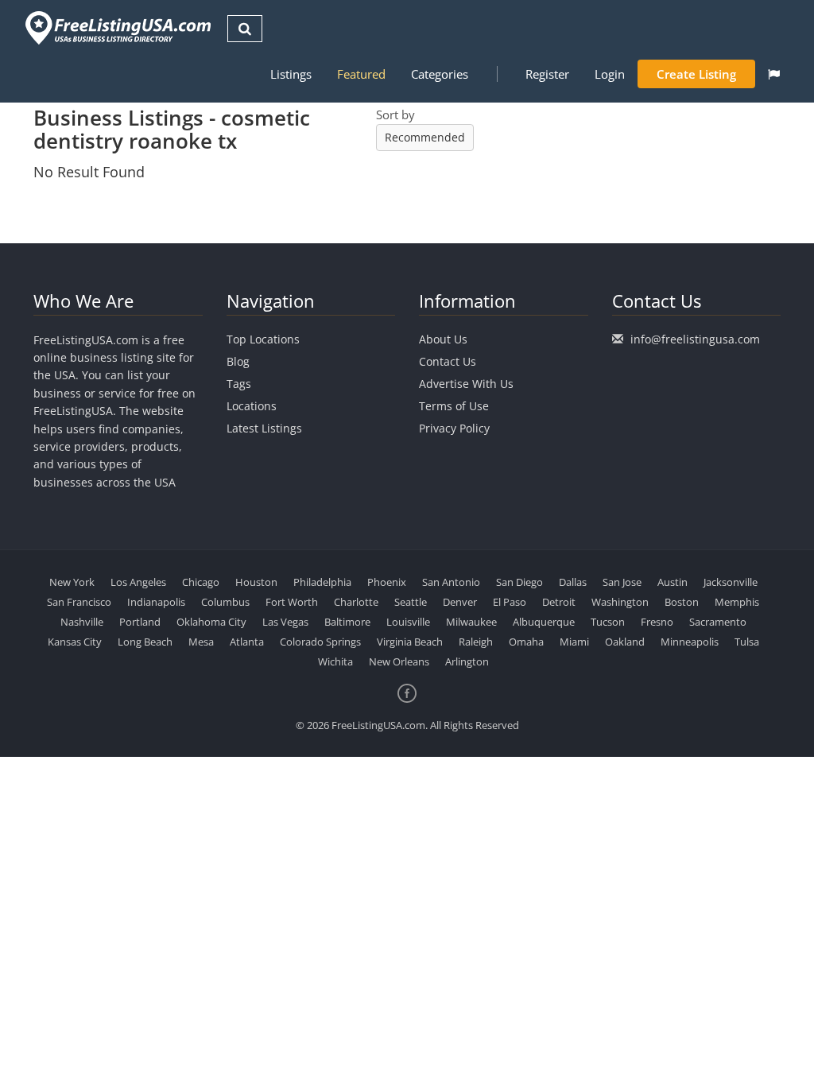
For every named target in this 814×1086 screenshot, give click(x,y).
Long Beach (145, 641)
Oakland (625, 641)
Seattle (410, 602)
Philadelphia (322, 582)
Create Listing (696, 74)
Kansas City (75, 641)
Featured (361, 74)
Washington (620, 602)
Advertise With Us (466, 383)
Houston (256, 582)
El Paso (509, 602)
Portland (140, 622)
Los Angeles (138, 582)
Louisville (408, 622)
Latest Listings (264, 428)
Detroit (559, 602)
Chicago (200, 582)
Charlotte (356, 602)
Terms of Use (454, 405)
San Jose (622, 582)
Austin (672, 582)
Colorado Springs (320, 641)
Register (547, 74)
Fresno (657, 622)
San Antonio (451, 582)
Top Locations (263, 339)
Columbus (225, 602)
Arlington (467, 661)
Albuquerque (544, 622)
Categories (439, 74)
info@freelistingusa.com (695, 339)
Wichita (335, 661)
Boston (682, 602)
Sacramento (717, 622)
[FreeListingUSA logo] (116, 27)
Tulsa (747, 641)
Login (610, 74)
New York (72, 582)
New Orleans (399, 661)
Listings (291, 74)
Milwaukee (471, 622)
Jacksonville (731, 582)
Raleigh (476, 641)
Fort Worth (292, 602)
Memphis (737, 602)
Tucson (608, 622)
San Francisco (79, 602)
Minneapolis (690, 641)
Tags (239, 383)
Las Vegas (285, 622)
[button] (774, 74)
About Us (443, 339)
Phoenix (386, 582)
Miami (574, 641)
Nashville (81, 622)
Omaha (526, 641)
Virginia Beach (410, 641)
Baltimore (347, 622)
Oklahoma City (211, 622)
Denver (460, 602)
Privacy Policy (454, 428)
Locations (252, 405)
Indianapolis (156, 602)
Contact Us (447, 361)
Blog (238, 361)
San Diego (519, 582)
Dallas (573, 582)
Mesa (201, 641)
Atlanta (247, 641)
